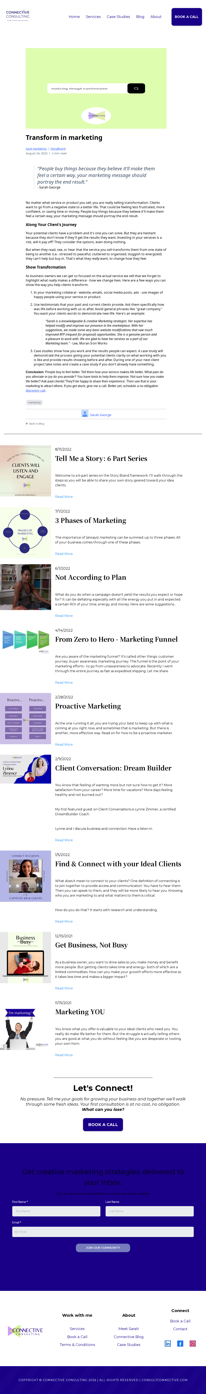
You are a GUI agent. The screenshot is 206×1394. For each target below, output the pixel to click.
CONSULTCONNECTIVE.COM (165, 1380)
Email (16, 1222)
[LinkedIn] (168, 1343)
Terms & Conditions (77, 1345)
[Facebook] (180, 1343)
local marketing (36, 149)
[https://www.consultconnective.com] (18, 15)
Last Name (112, 1202)
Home (74, 17)
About (156, 17)
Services (93, 17)
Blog (140, 17)
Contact (180, 1329)
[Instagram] (192, 1343)
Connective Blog (129, 1337)
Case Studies (118, 17)
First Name (20, 1202)
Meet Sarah (128, 1329)
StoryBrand (58, 149)
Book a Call (180, 1321)
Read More (64, 497)
